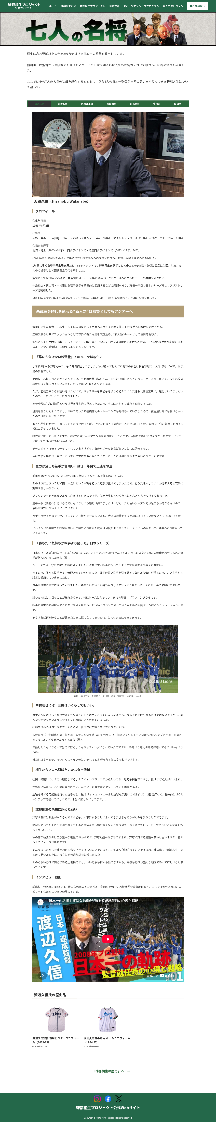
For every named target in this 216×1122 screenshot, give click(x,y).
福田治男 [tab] (111, 103)
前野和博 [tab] (63, 103)
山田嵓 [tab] (177, 103)
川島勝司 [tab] (135, 103)
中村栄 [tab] (156, 103)
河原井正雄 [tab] (87, 103)
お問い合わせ (199, 6)
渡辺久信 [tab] (39, 103)
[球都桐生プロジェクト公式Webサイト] (24, 6)
